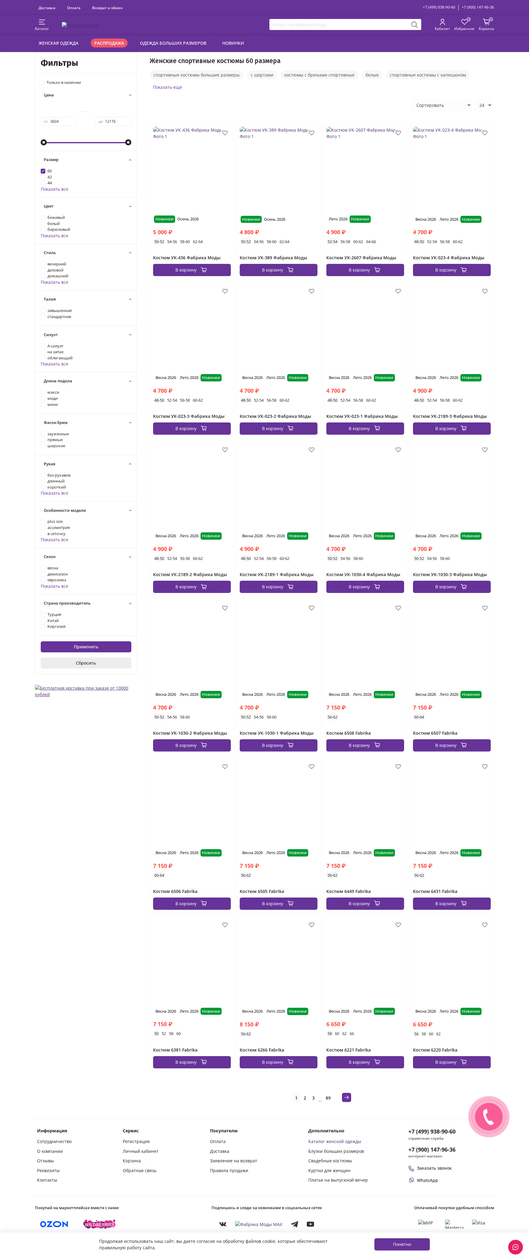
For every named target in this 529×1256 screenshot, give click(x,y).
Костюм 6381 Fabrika (175, 1050)
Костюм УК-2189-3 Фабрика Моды (450, 416)
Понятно (402, 1244)
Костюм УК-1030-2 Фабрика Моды (190, 733)
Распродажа (109, 43)
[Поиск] (415, 24)
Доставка (47, 7)
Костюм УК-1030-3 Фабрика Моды (450, 574)
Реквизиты (48, 1170)
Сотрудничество (54, 1141)
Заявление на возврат (233, 1161)
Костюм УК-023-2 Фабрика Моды (275, 416)
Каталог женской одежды (334, 1141)
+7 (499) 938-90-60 (439, 7)
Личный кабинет (141, 1151)
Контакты (47, 1180)
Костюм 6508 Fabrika (348, 733)
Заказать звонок (434, 1168)
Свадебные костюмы (330, 1161)
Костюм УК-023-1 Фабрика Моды (362, 416)
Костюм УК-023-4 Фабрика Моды (448, 258)
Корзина (132, 1161)
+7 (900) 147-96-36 (478, 7)
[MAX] (258, 1224)
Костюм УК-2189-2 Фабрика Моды (190, 574)
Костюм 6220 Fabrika (435, 1050)
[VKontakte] (223, 1224)
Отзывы (45, 1161)
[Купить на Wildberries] (99, 1224)
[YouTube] (310, 1224)
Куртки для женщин (329, 1170)
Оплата (74, 7)
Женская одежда (58, 43)
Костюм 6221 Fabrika (348, 1050)
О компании (50, 1151)
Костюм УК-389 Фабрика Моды (273, 258)
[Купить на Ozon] (54, 1224)
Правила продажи (229, 1170)
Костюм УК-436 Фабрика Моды (186, 258)
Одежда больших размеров (173, 43)
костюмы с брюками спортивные (319, 75)
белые (372, 75)
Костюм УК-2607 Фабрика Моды (361, 258)
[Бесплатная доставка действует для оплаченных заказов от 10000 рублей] (86, 691)
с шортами (262, 75)
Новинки (233, 43)
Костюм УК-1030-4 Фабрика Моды (363, 574)
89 (328, 1098)
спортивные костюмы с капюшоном (428, 75)
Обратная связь (139, 1170)
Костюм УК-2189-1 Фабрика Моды (276, 574)
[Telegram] (294, 1224)
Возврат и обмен (107, 7)
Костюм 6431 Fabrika (435, 891)
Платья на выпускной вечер (338, 1180)
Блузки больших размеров (336, 1151)
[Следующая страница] (346, 1097)
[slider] (43, 142)
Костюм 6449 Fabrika (348, 891)
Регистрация (136, 1141)
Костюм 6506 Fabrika (175, 891)
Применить (86, 647)
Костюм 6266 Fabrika (262, 1050)
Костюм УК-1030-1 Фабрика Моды (276, 733)
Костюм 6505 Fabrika (262, 891)
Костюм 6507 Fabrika (435, 733)
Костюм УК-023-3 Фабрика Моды (188, 416)
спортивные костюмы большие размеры (196, 75)
